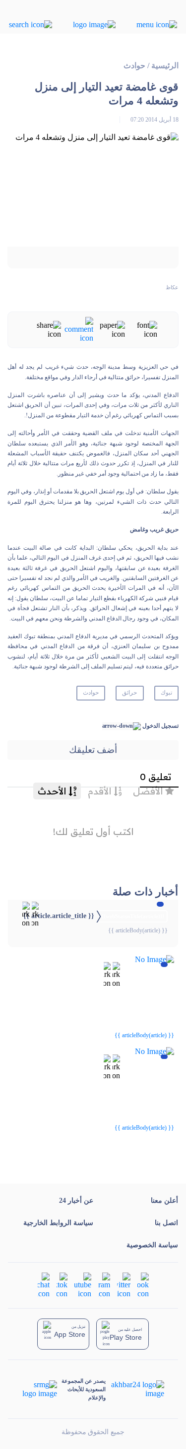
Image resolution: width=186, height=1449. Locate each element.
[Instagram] (104, 1284)
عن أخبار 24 (76, 1200)
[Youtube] (82, 1284)
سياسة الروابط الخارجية (58, 1223)
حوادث (134, 65)
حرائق (129, 692)
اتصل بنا (166, 1223)
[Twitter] (123, 1284)
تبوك (166, 692)
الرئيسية (165, 65)
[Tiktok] (62, 1284)
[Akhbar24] (135, 1389)
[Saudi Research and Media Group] (40, 1389)
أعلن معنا (164, 1200)
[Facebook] (143, 1284)
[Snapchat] (44, 1284)
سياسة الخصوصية (152, 1245)
